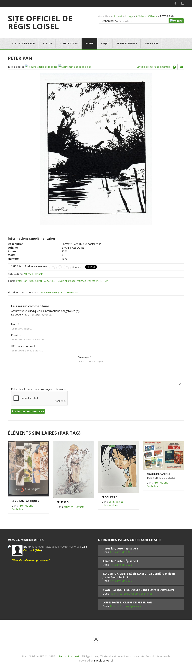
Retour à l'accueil (69, 656)
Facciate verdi (103, 660)
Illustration (69, 43)
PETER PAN (102, 281)
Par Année (151, 43)
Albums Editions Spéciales (125, 606)
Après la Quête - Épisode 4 (120, 561)
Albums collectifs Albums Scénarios (131, 593)
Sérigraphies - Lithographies (113, 503)
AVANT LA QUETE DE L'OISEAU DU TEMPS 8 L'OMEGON (138, 590)
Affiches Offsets (86, 281)
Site (38, 550)
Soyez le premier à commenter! (153, 66)
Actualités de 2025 (121, 552)
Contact (28, 550)
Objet (105, 43)
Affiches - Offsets (146, 16)
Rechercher (107, 21)
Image (129, 16)
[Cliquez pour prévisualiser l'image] (96, 148)
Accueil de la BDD (23, 43)
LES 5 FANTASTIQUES (25, 501)
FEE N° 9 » (72, 292)
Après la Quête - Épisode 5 (120, 548)
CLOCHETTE (109, 497)
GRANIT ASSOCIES (45, 281)
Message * (84, 357)
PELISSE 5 (62, 502)
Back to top (96, 640)
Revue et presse (127, 43)
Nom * (15, 324)
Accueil (118, 16)
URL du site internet (23, 346)
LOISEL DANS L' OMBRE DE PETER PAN (127, 602)
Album (47, 43)
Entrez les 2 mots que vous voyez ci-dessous (38, 389)
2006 (31, 281)
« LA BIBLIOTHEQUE (51, 292)
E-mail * (16, 335)
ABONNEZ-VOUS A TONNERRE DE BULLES (160, 476)
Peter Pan (21, 281)
